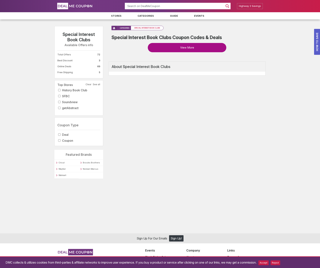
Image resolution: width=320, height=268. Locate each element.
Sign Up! (176, 239)
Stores (116, 15)
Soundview (70, 102)
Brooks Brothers (91, 162)
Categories (146, 15)
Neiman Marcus (90, 169)
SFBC (66, 96)
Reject (275, 262)
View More (187, 47)
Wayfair (62, 169)
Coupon (67, 140)
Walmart (62, 175)
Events (199, 15)
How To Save (317, 42)
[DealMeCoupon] (75, 255)
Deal (65, 135)
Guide (174, 15)
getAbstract (70, 108)
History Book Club (74, 90)
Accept (263, 262)
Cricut (62, 162)
